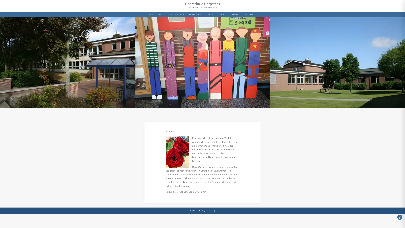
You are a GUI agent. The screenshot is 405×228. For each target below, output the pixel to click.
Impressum (249, 14)
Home (151, 14)
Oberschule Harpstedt (202, 4)
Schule (160, 14)
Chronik (235, 14)
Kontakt (211, 211)
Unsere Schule (194, 14)
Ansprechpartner (175, 14)
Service (222, 14)
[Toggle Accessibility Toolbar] (400, 217)
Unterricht (209, 14)
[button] (4, 223)
